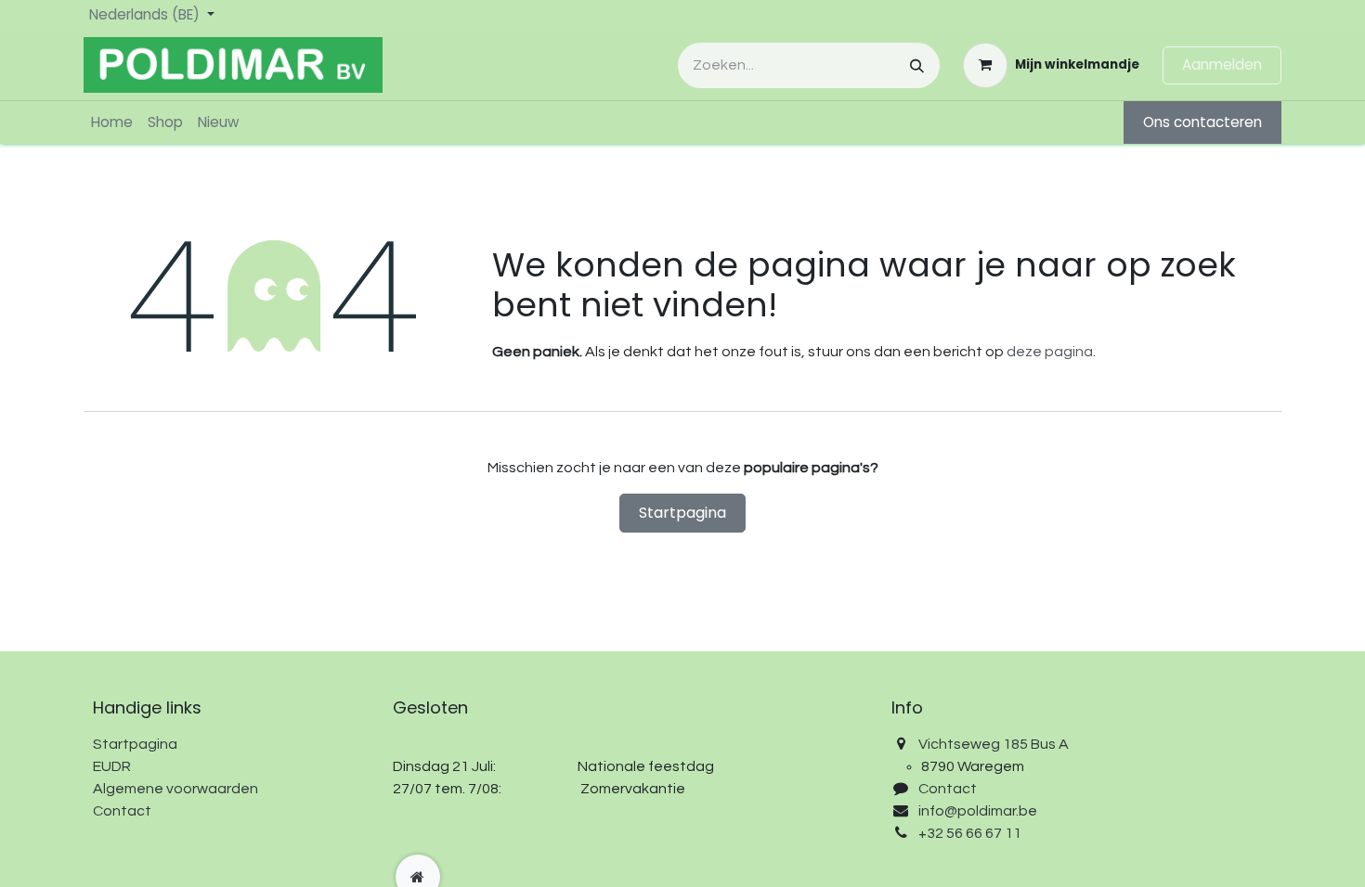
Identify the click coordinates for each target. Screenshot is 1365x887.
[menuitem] (112, 123)
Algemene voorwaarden (175, 788)
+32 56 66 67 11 (969, 833)
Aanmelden (1222, 64)
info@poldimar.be (977, 810)
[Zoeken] (917, 65)
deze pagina (1050, 351)
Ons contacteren (1202, 122)
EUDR (112, 766)
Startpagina (682, 512)
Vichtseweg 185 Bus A (993, 744)
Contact (122, 810)
